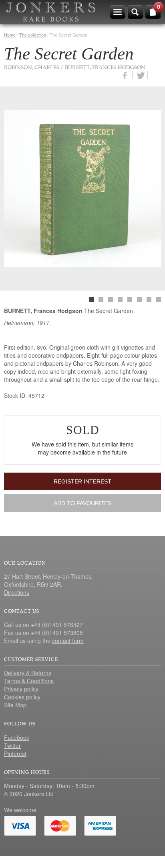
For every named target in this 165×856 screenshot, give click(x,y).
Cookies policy (22, 697)
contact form (68, 641)
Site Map (15, 705)
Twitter (12, 745)
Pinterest (15, 754)
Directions (16, 592)
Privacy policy (21, 689)
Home (10, 34)
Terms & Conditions (29, 681)
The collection (32, 34)
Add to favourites (82, 503)
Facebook (16, 737)
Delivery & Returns (27, 673)
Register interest (82, 481)
